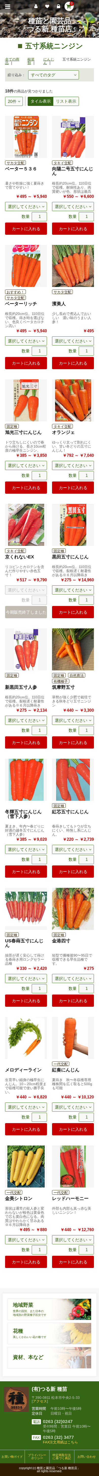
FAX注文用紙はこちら (60, 1442)
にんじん (48, 61)
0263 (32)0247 (58, 1421)
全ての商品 (12, 61)
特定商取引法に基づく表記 (62, 1457)
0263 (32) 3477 (58, 1437)
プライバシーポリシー (37, 1457)
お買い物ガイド (12, 1456)
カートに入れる (26, 229)
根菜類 (31, 61)
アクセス (40, 1401)
